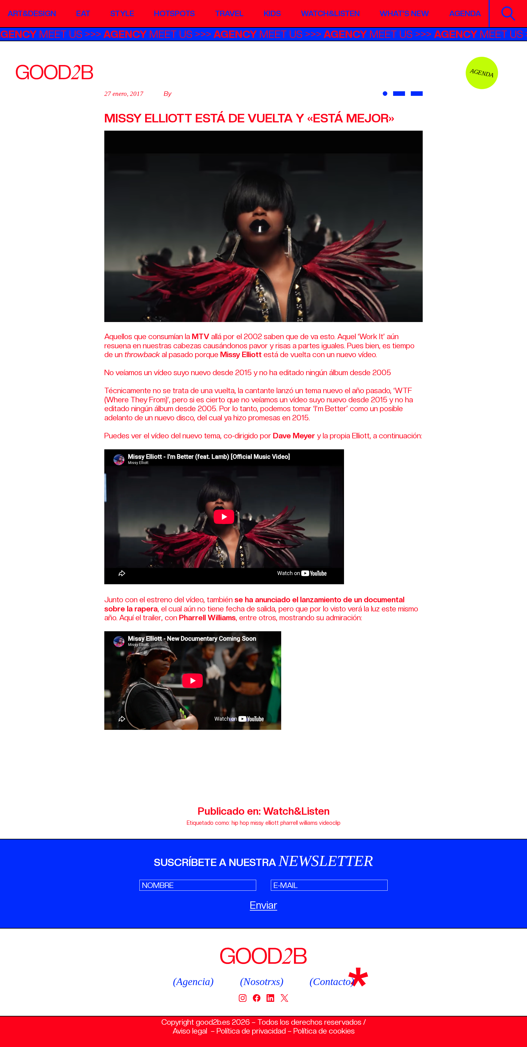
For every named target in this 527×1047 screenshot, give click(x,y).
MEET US (64, 34)
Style (122, 13)
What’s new (404, 13)
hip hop (240, 823)
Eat (83, 13)
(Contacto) (332, 981)
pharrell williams (298, 823)
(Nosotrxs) (261, 981)
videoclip (329, 823)
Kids (272, 13)
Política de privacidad (251, 1030)
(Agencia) (193, 981)
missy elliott (264, 823)
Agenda (465, 13)
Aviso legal (190, 1030)
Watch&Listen (330, 13)
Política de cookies (324, 1030)
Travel (229, 13)
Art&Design (32, 13)
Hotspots (174, 13)
